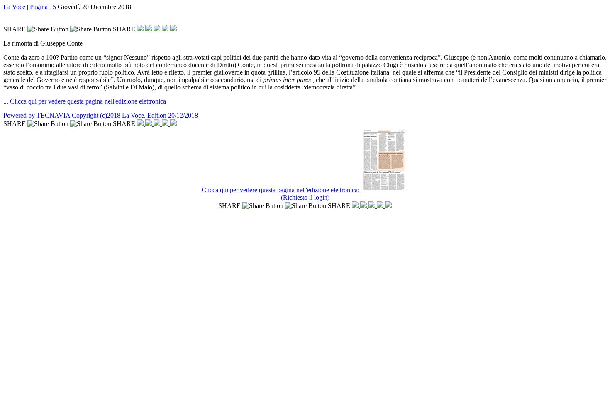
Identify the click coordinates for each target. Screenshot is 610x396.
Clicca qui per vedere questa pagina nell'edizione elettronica (88, 101)
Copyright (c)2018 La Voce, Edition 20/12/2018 (135, 115)
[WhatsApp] (158, 29)
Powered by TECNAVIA (36, 115)
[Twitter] (149, 29)
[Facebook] (141, 29)
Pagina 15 (43, 6)
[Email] (166, 29)
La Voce (14, 6)
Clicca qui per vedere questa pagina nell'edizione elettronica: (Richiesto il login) (281, 193)
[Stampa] (173, 29)
